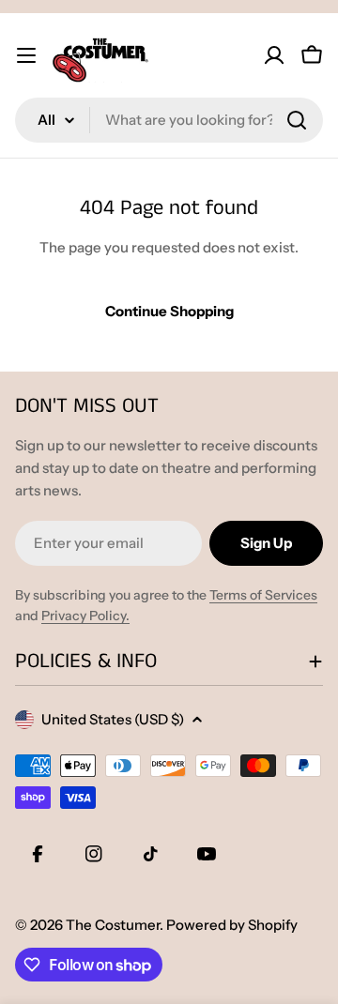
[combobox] (169, 120)
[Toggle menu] (26, 55)
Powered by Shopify (232, 925)
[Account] (274, 55)
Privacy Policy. (85, 615)
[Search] (296, 120)
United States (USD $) (112, 719)
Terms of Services (263, 594)
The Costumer (113, 925)
